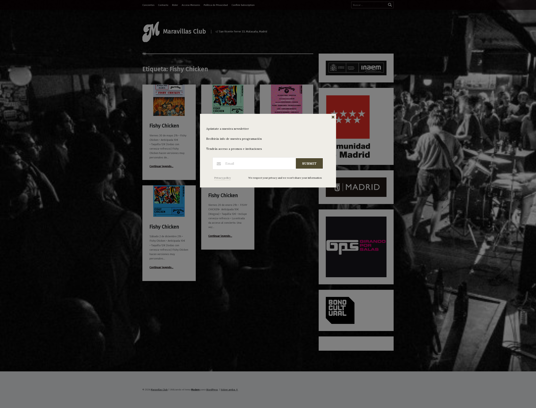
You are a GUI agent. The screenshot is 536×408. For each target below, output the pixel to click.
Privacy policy (222, 177)
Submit (309, 163)
